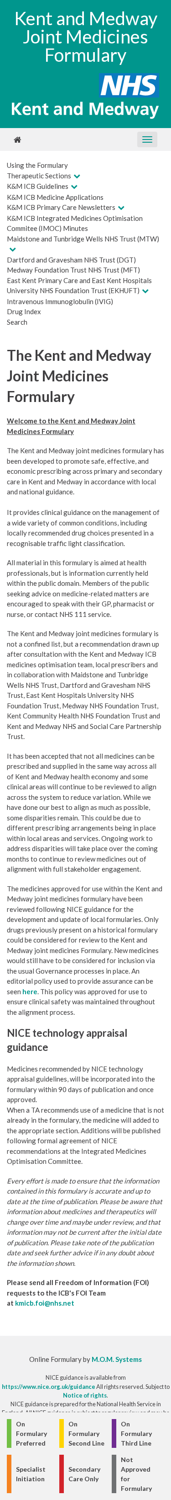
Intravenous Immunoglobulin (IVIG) (60, 301)
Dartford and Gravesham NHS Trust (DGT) (71, 260)
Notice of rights (85, 1395)
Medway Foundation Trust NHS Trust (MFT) (73, 270)
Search (17, 322)
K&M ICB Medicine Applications (55, 197)
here (29, 991)
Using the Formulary (37, 165)
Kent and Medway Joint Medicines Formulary (85, 36)
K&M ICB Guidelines (37, 186)
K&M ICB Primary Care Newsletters (61, 207)
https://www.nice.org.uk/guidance (48, 1386)
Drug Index (24, 311)
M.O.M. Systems (117, 1359)
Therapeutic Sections (39, 175)
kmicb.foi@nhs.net (44, 1303)
